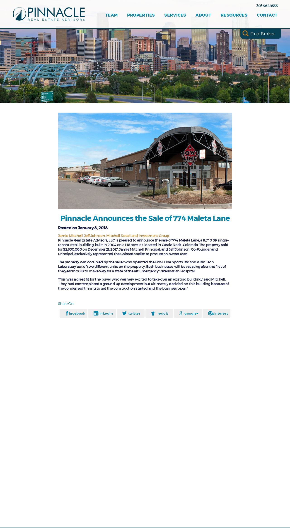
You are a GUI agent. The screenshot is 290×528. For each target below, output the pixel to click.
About (203, 15)
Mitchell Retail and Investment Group (137, 235)
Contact (267, 15)
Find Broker (262, 33)
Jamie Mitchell (70, 235)
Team (111, 15)
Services (175, 15)
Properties (141, 15)
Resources (234, 15)
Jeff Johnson (94, 235)
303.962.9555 (267, 5)
